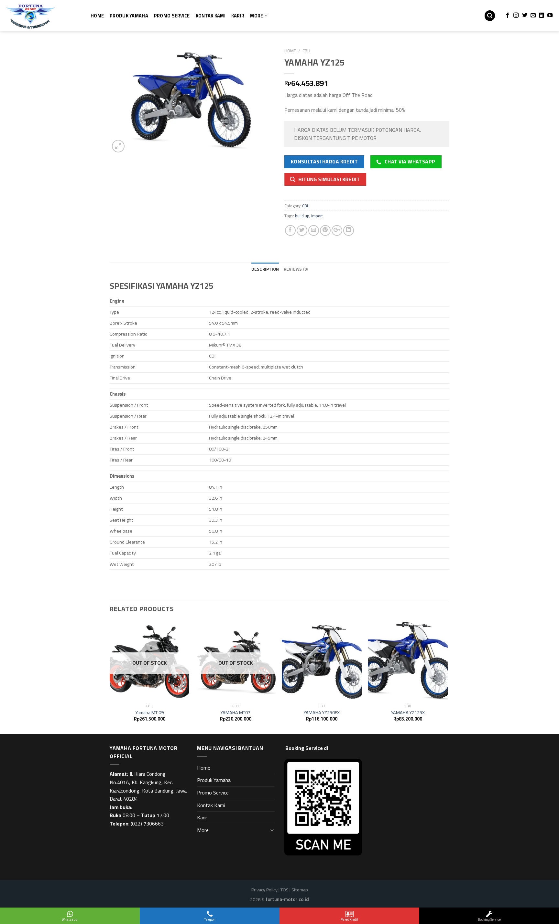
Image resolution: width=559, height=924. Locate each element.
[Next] (447, 676)
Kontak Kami (210, 15)
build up (302, 216)
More (256, 15)
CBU (306, 51)
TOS (284, 889)
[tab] (265, 269)
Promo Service (172, 15)
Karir (237, 15)
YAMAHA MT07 (235, 713)
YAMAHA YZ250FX (322, 713)
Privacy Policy (264, 889)
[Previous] (110, 676)
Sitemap (299, 889)
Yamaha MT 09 (150, 713)
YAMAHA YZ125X (408, 713)
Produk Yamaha (129, 15)
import (317, 216)
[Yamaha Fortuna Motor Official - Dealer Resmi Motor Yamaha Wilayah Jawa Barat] (37, 15)
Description (265, 269)
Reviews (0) (296, 269)
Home (97, 15)
